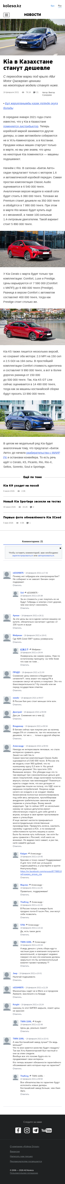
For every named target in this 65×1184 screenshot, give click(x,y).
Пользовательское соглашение (24, 1173)
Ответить (17, 585)
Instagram (27, 1130)
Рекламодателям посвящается (26, 1161)
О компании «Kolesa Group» (24, 1146)
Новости (32, 15)
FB (18, 1130)
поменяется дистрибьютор (20, 126)
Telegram (35, 1130)
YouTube (46, 1130)
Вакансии (15, 1151)
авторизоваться (46, 555)
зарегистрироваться (22, 555)
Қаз (52, 5)
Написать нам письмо (21, 1156)
